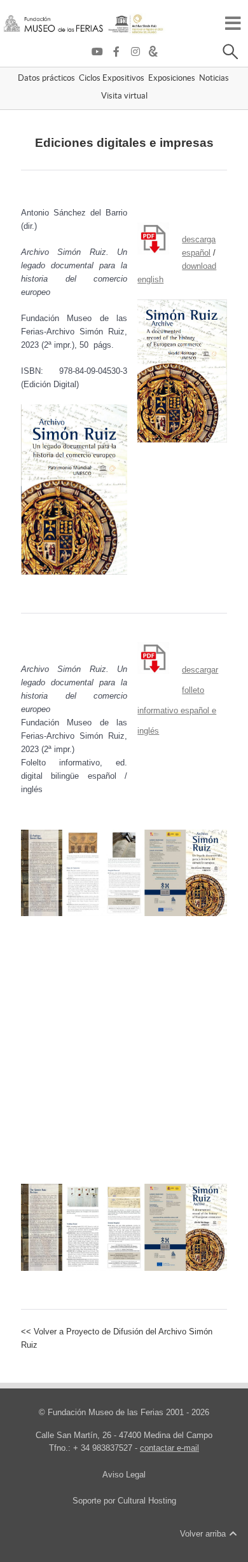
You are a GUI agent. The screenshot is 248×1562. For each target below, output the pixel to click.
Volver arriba (204, 1533)
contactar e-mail (169, 1448)
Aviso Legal (124, 1474)
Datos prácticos (46, 79)
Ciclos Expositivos (111, 79)
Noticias (214, 79)
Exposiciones (171, 79)
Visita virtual (124, 96)
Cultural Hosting (147, 1500)
